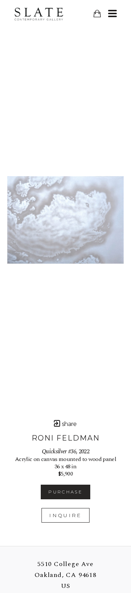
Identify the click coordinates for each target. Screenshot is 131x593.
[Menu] (112, 13)
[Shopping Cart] (97, 13)
